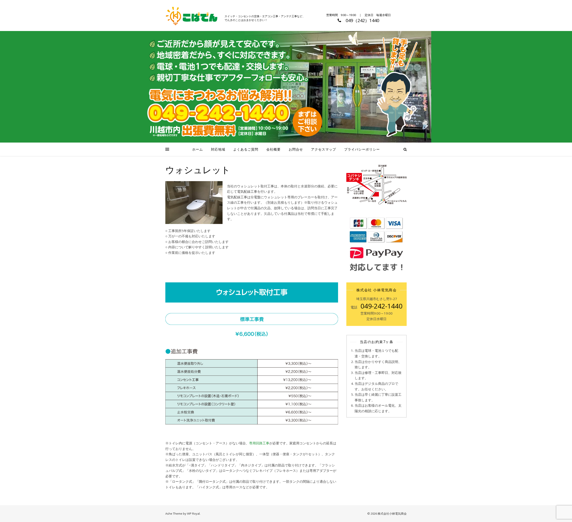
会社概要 (273, 149)
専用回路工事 (259, 443)
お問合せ (296, 149)
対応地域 (218, 149)
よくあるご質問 (245, 149)
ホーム (197, 149)
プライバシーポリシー (362, 149)
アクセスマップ (323, 149)
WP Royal (193, 514)
